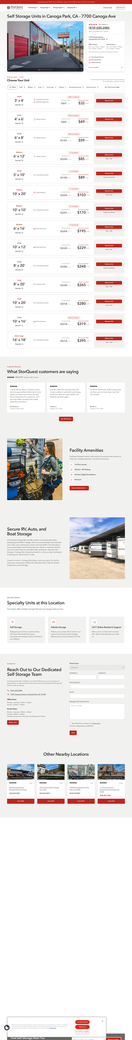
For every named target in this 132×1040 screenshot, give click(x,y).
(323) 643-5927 (14, 793)
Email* (72, 692)
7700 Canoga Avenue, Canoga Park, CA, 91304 (28, 694)
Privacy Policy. (96, 723)
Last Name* (102, 673)
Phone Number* (75, 682)
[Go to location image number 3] (41, 69)
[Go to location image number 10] (51, 69)
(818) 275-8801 (75, 793)
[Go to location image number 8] (48, 69)
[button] (7, 1027)
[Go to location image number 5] (44, 69)
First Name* (73, 673)
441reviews (102, 24)
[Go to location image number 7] (47, 69)
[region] (56, 1027)
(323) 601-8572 (44, 793)
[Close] (102, 1021)
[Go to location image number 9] (50, 69)
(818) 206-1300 (105, 795)
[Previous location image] (9, 70)
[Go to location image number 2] (40, 69)
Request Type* (74, 663)
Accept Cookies (82, 1022)
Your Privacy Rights (82, 1031)
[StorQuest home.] (17, 7)
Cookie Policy (52, 1028)
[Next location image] (82, 70)
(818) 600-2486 (99, 28)
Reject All (82, 1027)
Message (79, 701)
